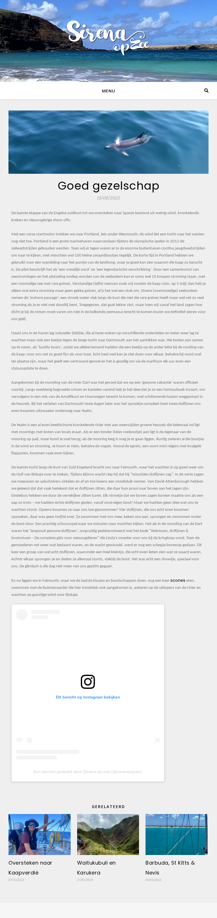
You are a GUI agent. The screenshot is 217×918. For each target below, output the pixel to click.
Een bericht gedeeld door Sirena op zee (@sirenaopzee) (88, 771)
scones (177, 580)
